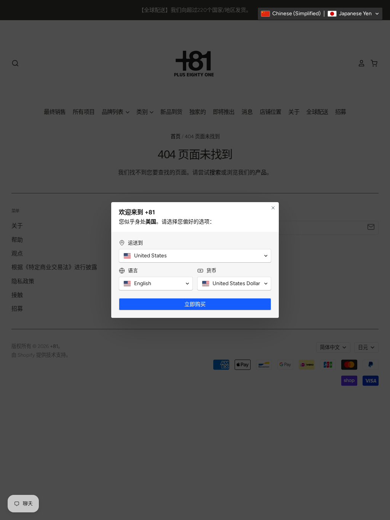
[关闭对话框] (273, 208)
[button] (320, 14)
